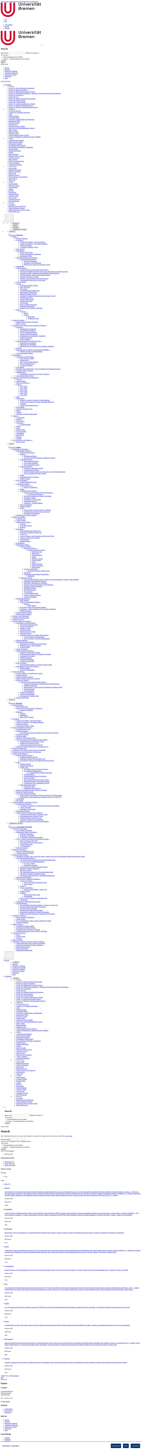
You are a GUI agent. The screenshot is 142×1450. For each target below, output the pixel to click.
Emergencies (12, 192)
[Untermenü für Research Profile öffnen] (23, 705)
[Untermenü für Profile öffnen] (17, 237)
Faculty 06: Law (14, 97)
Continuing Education (11, 73)
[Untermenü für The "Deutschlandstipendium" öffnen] (35, 858)
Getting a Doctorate (14, 171)
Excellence (12, 204)
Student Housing (14, 194)
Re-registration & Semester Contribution (21, 147)
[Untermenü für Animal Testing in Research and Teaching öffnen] (42, 813)
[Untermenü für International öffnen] (24, 251)
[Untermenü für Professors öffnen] (23, 327)
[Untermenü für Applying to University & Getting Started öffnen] (46, 682)
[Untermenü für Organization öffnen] (21, 355)
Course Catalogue (14, 163)
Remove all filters (10, 1165)
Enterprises (8, 76)
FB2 (6, 1184)
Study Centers (13, 130)
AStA (10, 114)
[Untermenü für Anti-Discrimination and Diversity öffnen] (38, 258)
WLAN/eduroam (14, 201)
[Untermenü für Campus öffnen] (18, 416)
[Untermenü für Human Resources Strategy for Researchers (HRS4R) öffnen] (50, 350)
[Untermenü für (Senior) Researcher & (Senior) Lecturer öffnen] (41, 341)
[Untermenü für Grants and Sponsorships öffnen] (28, 855)
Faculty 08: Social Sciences (17, 100)
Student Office (13, 125)
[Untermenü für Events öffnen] (29, 315)
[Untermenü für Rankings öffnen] (23, 712)
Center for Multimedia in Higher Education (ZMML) (25, 137)
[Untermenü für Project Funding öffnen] (27, 663)
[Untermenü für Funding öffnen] (26, 893)
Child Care (12, 180)
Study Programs (13, 154)
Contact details (5, 1401)
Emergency (8, 1412)
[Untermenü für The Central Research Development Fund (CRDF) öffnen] (48, 740)
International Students (15, 144)
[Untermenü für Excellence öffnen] (20, 719)
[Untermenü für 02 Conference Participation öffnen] (42, 771)
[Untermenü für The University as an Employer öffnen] (32, 440)
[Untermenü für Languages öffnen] (23, 423)
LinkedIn (7, 1441)
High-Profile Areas (14, 211)
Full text (5, 55)
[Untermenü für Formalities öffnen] (24, 529)
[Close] (9, 446)
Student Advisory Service (16, 156)
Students (7, 69)
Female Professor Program (17, 208)
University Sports (14, 185)
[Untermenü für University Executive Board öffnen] (34, 357)
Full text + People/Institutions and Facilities (16, 59)
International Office (14, 121)
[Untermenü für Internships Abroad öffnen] (32, 578)
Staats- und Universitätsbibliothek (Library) (22, 128)
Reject (126, 1446)
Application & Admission (16, 140)
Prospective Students (11, 71)
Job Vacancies (13, 178)
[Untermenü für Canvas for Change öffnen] (32, 881)
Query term (4, 53)
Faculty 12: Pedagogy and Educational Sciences (23, 107)
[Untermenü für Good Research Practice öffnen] (31, 804)
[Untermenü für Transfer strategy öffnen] (27, 268)
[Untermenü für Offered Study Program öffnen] (31, 451)
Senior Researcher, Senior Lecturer (19, 210)
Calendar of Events (14, 199)
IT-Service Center (14, 123)
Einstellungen (116, 1446)
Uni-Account (13, 198)
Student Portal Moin (15, 151)
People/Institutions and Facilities (13, 57)
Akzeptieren (135, 1446)
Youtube (7, 1438)
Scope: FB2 (8, 1163)
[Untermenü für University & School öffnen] (25, 933)
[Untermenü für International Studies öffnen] (29, 545)
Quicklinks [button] (8, 976)
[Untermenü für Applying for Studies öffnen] (30, 484)
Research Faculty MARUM (17, 206)
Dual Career (12, 173)
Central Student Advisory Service (19, 135)
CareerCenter (13, 168)
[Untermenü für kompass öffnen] (30, 604)
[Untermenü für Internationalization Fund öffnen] (36, 785)
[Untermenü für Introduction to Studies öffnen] (31, 522)
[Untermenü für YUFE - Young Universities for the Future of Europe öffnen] (49, 839)
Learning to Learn (14, 158)
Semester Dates (13, 149)
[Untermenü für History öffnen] (21, 310)
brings (12, 1151)
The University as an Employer (18, 177)
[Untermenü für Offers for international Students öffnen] (40, 602)
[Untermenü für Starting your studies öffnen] (25, 517)
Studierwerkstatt (13, 131)
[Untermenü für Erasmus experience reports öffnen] (45, 550)
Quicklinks (8, 85)
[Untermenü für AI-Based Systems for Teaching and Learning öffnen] (49, 635)
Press (6, 78)
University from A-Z (15, 111)
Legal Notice (9, 1409)
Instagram (8, 1439)
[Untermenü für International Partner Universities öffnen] (37, 832)
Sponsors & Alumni (11, 75)
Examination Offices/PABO (17, 145)
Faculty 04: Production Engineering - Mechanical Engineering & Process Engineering (35, 93)
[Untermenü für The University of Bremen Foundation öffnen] (40, 879)
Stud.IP (11, 152)
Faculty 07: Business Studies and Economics (22, 98)
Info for (7, 68)
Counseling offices (14, 118)
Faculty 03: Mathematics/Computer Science (22, 92)
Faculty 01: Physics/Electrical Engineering (21, 88)
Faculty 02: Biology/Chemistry (18, 90)
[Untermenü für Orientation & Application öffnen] (29, 449)
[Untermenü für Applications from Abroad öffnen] (37, 491)
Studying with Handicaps (16, 161)
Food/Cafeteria (13, 184)
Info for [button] (7, 960)
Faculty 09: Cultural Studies (17, 102)
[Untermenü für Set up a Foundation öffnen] (33, 888)
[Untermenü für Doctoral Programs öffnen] (28, 731)
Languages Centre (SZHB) (17, 126)
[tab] (73, 1154)
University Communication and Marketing (21, 119)
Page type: (8, 1162)
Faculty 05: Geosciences (16, 95)
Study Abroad (13, 159)
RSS (2, 1377)
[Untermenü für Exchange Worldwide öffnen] (38, 569)
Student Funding (14, 116)
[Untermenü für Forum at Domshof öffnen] (25, 320)
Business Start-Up (14, 175)
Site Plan (11, 191)
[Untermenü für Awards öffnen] (22, 284)
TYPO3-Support (14, 1376)
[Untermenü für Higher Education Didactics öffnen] (34, 651)
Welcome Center (14, 133)
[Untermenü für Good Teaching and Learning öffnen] (31, 621)
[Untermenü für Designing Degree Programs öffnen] (34, 642)
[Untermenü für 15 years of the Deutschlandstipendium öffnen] (44, 862)
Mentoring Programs (15, 170)
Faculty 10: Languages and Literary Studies (22, 104)
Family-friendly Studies (16, 142)
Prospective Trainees (18, 969)
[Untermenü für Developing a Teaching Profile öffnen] (35, 623)
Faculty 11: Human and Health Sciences (21, 105)
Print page (4, 1379)
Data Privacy (9, 1410)
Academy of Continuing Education (19, 112)
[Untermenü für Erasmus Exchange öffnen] (36, 548)
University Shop (13, 196)
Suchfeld (3, 1139)
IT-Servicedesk (13, 187)
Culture (11, 189)
